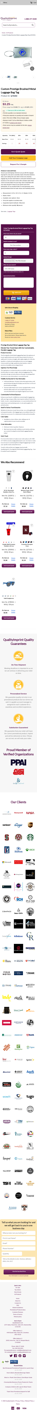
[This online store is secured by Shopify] (9, 312)
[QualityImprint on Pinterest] (19, 1356)
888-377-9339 (20, 1346)
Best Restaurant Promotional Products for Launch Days (18, 1368)
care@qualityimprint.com (12, 322)
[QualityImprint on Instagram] (24, 1356)
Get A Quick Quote (9, 511)
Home (17, 1298)
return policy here (15, 337)
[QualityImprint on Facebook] (15, 1356)
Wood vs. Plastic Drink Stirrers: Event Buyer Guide (18, 1377)
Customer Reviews (17, 1312)
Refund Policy (29, 1401)
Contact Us (18, 1303)
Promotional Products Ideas (17, 1310)
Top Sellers (18, 1290)
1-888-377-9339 (30, 19)
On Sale (18, 1287)
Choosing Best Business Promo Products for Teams (18, 1382)
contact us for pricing (15, 123)
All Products (17, 1294)
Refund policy (18, 1316)
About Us (17, 1301)
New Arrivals (17, 1292)
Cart (34, 2)
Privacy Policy (20, 1401)
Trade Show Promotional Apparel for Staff (18, 1391)
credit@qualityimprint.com (24, 1350)
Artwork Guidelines (17, 1307)
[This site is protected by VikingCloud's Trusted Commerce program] (18, 312)
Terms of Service (17, 1314)
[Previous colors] (2, 77)
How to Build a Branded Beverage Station (18, 1373)
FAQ (18, 1305)
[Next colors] (33, 77)
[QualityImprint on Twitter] (11, 1356)
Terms (18, 1404)
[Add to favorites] (13, 471)
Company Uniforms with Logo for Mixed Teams (18, 1387)
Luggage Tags (11, 211)
